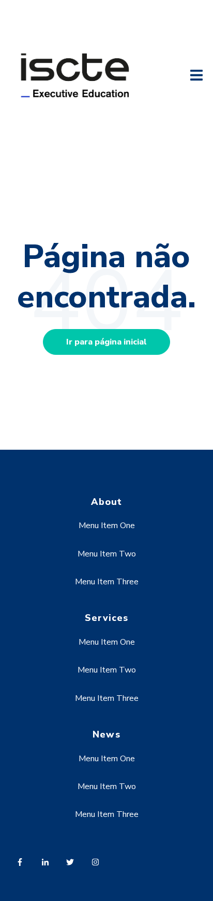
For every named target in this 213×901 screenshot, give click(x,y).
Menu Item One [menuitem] (107, 525)
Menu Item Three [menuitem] (107, 581)
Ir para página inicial (106, 342)
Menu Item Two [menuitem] (107, 554)
